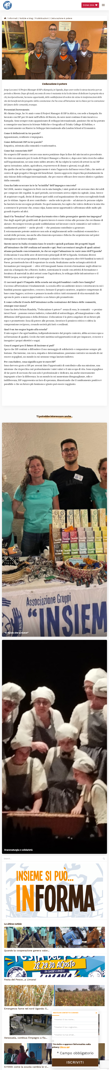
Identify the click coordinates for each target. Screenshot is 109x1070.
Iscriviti (75, 1062)
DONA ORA (89, 5)
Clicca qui (64, 1047)
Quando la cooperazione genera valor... (26, 950)
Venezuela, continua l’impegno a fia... (25, 1037)
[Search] (103, 858)
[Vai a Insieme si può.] (5, 18)
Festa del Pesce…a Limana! (20, 979)
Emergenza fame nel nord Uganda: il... (26, 1008)
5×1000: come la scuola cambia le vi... (26, 1066)
